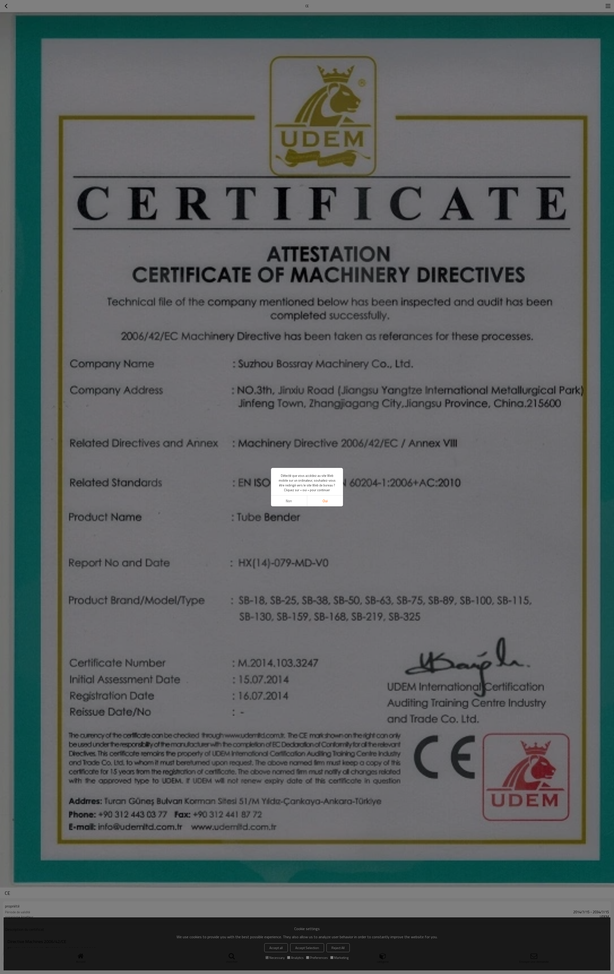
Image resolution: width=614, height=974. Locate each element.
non (289, 501)
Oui (325, 501)
